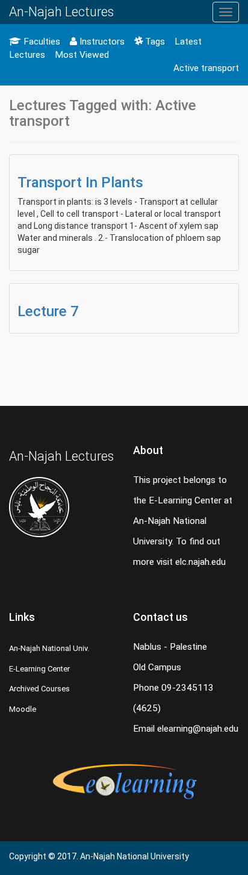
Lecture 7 (48, 311)
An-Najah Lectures (61, 11)
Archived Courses (39, 688)
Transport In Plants (80, 182)
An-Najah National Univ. (49, 648)
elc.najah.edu (200, 561)
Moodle (22, 709)
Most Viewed (82, 54)
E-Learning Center (39, 668)
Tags (154, 41)
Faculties (40, 41)
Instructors (101, 41)
